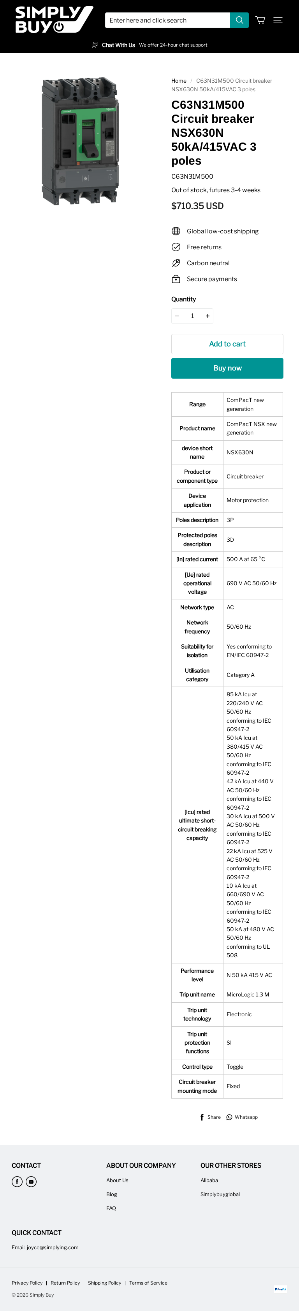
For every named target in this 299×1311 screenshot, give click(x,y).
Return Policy (65, 1283)
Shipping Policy (104, 1283)
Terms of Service (148, 1283)
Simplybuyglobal (220, 1194)
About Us (117, 1180)
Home (178, 80)
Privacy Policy (27, 1283)
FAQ (111, 1208)
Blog (111, 1194)
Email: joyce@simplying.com (45, 1247)
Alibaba (209, 1180)
